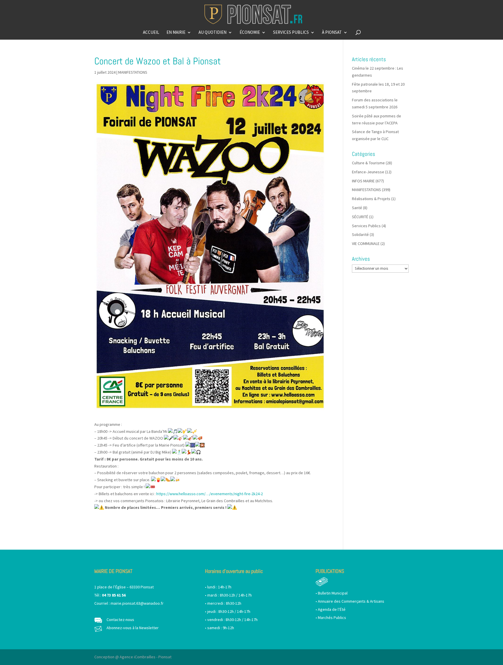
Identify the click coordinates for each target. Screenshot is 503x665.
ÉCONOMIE (250, 32)
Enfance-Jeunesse (368, 171)
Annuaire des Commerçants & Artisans (351, 601)
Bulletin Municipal (333, 593)
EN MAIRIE (176, 32)
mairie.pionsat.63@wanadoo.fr (137, 603)
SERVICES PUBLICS (291, 32)
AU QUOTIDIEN (212, 32)
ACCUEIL (151, 32)
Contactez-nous (120, 619)
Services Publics (366, 225)
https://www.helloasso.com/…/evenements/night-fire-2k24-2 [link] (209, 493)
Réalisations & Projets (371, 198)
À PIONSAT (332, 32)
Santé (357, 207)
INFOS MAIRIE (363, 181)
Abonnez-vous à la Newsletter (133, 627)
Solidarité (360, 234)
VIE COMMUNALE (366, 243)
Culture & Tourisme (368, 162)
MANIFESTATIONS (132, 72)
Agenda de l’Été (332, 609)
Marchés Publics (332, 617)
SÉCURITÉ (360, 216)
